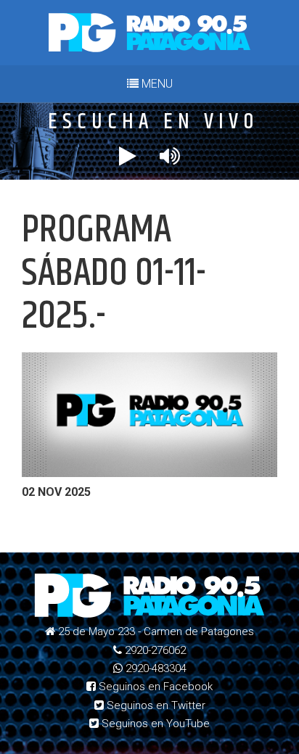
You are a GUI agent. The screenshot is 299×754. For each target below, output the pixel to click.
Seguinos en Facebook (154, 686)
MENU (156, 84)
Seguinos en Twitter (154, 705)
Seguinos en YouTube (154, 723)
